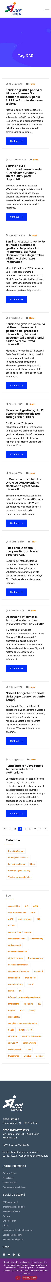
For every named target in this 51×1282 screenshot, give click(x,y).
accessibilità (14, 906)
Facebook (38, 971)
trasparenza (13, 1056)
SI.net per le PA (25, 1030)
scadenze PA (14, 1017)
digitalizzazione (15, 958)
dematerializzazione (17, 952)
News (32, 84)
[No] (47, 1270)
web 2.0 (27, 1056)
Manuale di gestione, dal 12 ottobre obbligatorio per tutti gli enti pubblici (24, 414)
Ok (18, 1278)
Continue (15, 141)
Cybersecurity (36, 939)
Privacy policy (29, 1278)
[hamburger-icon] (47, 9)
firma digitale (14, 978)
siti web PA (13, 1043)
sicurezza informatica (31, 1036)
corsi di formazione (17, 939)
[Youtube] (9, 1254)
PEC (22, 1010)
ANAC (33, 913)
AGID (35, 906)
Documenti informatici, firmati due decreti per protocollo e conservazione (25, 620)
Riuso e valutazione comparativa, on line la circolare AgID (22, 551)
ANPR (10, 919)
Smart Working (29, 1043)
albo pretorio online (17, 913)
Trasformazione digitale (19, 877)
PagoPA (11, 1010)
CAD (38, 919)
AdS (26, 906)
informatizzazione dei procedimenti (24, 997)
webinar (39, 1056)
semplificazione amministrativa (22, 1023)
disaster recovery (35, 958)
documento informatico (18, 971)
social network (14, 1049)
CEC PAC (12, 926)
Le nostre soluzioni (16, 864)
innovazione (13, 1004)
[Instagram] (19, 1254)
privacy (32, 1010)
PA (39, 1004)
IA (20, 991)
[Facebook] (4, 1254)
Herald (11, 991)
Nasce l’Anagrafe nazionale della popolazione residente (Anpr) (25, 696)
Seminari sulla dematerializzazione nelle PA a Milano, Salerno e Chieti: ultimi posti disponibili (24, 172)
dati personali (14, 945)
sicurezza (12, 1036)
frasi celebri (30, 978)
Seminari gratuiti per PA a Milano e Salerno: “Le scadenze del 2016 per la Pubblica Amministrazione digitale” (24, 96)
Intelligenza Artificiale (18, 857)
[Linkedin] (14, 1254)
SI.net (11, 1030)
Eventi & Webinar (16, 851)
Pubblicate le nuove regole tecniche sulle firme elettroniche (24, 769)
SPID (28, 1049)
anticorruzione (25, 919)
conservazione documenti (19, 932)
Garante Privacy (15, 984)
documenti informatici (18, 965)
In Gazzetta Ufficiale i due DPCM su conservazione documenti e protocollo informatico (23, 484)
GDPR (30, 984)
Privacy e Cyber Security (19, 870)
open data (28, 1004)
